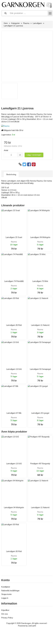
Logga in (4, 598)
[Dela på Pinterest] (34, 164)
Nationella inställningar (10, 590)
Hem (6, 23)
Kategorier (15, 23)
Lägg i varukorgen (34, 155)
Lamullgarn (37, 23)
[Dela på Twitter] (24, 164)
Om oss (4, 614)
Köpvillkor (5, 610)
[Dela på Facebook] (29, 164)
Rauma (26, 23)
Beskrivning (11, 174)
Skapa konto (6, 594)
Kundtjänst (5, 587)
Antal (6, 150)
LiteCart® (32, 626)
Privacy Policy (7, 618)
